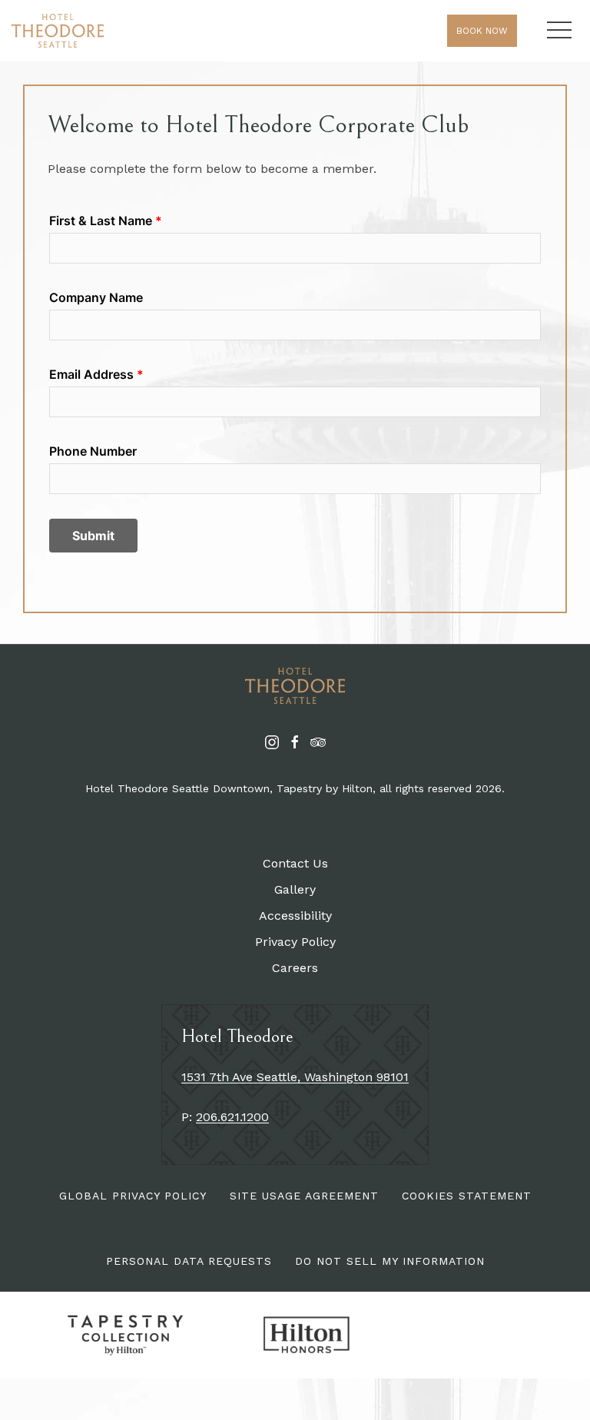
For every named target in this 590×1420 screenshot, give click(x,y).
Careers (295, 967)
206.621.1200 (232, 1117)
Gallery (295, 889)
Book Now (482, 30)
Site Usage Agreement (304, 1195)
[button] (559, 30)
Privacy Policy (295, 941)
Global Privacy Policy (133, 1195)
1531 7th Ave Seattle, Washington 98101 (295, 1077)
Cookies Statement (467, 1195)
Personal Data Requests (189, 1261)
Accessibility (295, 915)
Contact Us (295, 863)
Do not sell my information (390, 1261)
